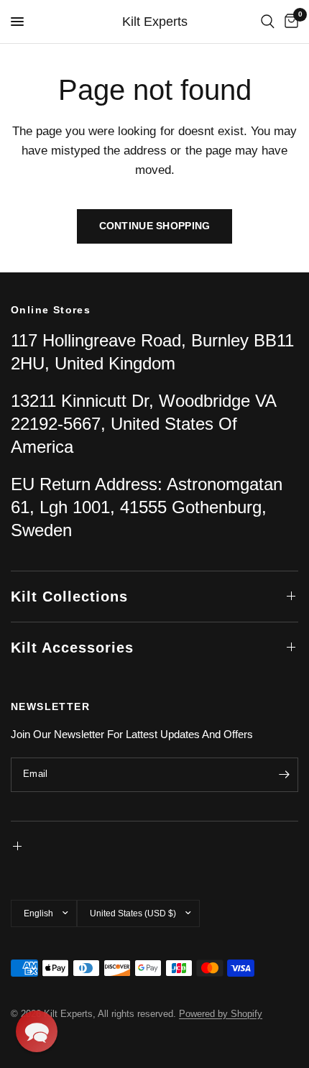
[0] (289, 21)
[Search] (268, 21)
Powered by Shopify (220, 1013)
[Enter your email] (283, 775)
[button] (36, 1031)
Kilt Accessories (72, 647)
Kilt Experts (155, 21)
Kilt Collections (69, 596)
